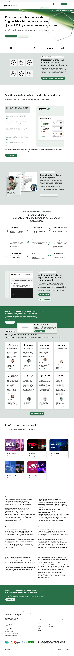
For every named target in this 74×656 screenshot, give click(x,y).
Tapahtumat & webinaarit (40, 626)
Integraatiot (29, 626)
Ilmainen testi (40, 615)
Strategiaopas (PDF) (42, 619)
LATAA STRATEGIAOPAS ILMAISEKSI (48, 195)
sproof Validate (29, 622)
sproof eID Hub (30, 620)
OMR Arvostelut (54, 642)
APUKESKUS (65, 1)
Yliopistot (51, 626)
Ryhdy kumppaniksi (64, 619)
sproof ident (29, 615)
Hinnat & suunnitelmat (42, 613)
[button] (55, 4)
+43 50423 (70, 1)
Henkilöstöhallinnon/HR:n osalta (53, 623)
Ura (61, 620)
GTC (51, 649)
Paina (61, 622)
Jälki (43, 649)
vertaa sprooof (52, 615)
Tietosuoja (59, 649)
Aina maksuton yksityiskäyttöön (66, 10)
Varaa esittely (22, 36)
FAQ (39, 628)
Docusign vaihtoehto (53, 613)
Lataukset (40, 623)
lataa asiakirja (38, 331)
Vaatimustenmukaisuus (53, 617)
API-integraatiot (44, 294)
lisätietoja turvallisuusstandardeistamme (53, 78)
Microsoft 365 (47, 289)
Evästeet (67, 649)
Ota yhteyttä (64, 3)
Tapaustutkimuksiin (36, 413)
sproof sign (29, 613)
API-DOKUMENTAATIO (44, 299)
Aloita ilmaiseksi (10, 36)
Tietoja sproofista (63, 613)
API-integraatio (29, 624)
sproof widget (29, 617)
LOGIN (61, 1)
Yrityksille (51, 620)
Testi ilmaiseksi (44, 7)
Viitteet (29, 3)
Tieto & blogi (40, 620)
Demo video (40, 617)
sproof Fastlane (30, 619)
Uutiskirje (40, 630)
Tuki (61, 624)
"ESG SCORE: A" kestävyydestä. (53, 643)
